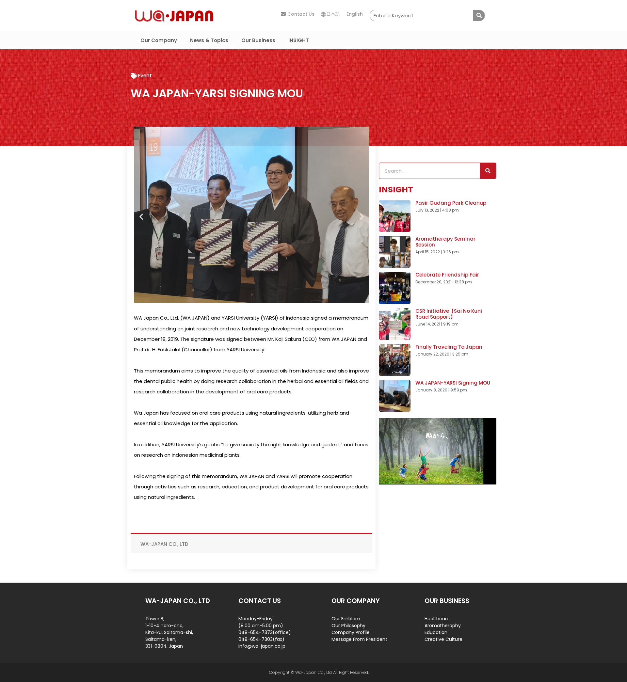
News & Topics (209, 40)
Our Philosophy (348, 625)
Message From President (359, 639)
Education (436, 632)
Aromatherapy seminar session (445, 241)
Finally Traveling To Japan (448, 346)
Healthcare (437, 618)
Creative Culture (443, 639)
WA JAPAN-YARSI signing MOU (452, 382)
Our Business (258, 40)
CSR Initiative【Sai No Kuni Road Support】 (448, 314)
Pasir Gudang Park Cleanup (450, 202)
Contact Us (300, 14)
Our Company (158, 40)
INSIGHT (298, 40)
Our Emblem (345, 618)
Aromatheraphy (443, 625)
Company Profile (350, 632)
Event (145, 75)
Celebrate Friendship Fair (447, 274)
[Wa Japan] (174, 15)
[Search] (479, 15)
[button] (141, 217)
